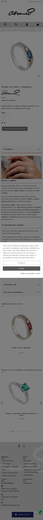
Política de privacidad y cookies (30, 273)
